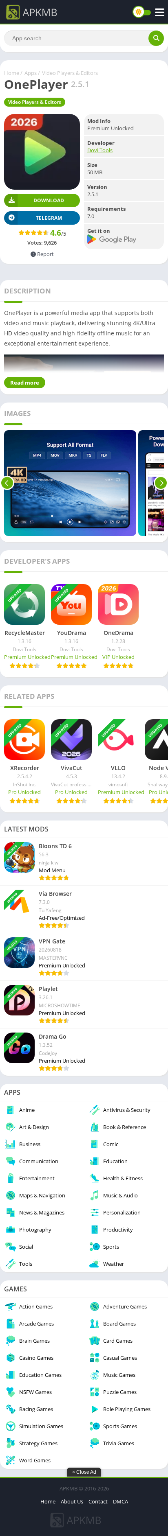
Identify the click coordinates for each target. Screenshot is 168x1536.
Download (48, 200)
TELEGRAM (49, 217)
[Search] (156, 38)
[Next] (161, 483)
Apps (30, 73)
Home (11, 73)
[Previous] (7, 483)
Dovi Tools (100, 150)
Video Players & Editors (70, 73)
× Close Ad (84, 1472)
